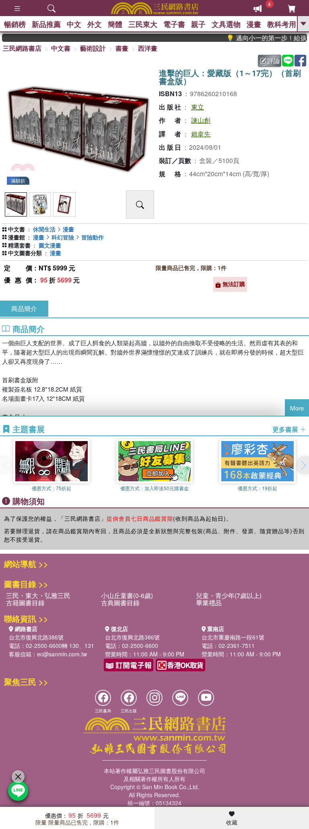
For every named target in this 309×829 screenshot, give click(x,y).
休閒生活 (44, 229)
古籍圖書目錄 (25, 602)
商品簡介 (24, 308)
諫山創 (200, 120)
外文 (94, 24)
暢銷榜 (15, 24)
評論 (273, 60)
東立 (197, 106)
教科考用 (281, 24)
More (297, 408)
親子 (198, 24)
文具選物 (226, 24)
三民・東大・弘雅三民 (38, 595)
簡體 (115, 24)
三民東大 (142, 24)
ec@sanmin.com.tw (62, 654)
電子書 (174, 24)
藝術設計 (93, 48)
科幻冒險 (63, 237)
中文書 (60, 48)
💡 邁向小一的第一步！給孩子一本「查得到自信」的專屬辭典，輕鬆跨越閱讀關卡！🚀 (261, 38)
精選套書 (19, 245)
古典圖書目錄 (120, 602)
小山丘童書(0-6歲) (127, 595)
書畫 (121, 48)
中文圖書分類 (25, 253)
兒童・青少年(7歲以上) (229, 595)
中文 (74, 24)
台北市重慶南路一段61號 (233, 637)
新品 (46, 24)
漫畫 (254, 24)
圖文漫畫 (50, 245)
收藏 (231, 822)
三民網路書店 (22, 48)
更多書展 (286, 429)
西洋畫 (147, 48)
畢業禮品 (209, 602)
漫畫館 (16, 237)
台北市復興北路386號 (36, 637)
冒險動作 (92, 237)
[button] (303, 465)
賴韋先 (200, 133)
